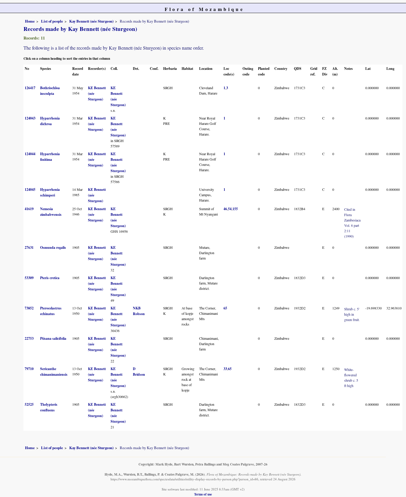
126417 (30, 87)
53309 (29, 277)
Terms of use (203, 494)
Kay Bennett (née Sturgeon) (91, 21)
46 (225, 208)
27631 (29, 247)
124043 (30, 118)
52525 (29, 404)
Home (30, 21)
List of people (52, 21)
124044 (30, 153)
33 (225, 368)
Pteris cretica (49, 277)
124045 (30, 189)
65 (225, 308)
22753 (29, 338)
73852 (29, 308)
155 (235, 208)
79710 (29, 368)
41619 (29, 208)
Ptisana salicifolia (53, 338)
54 (230, 208)
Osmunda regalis (53, 247)
